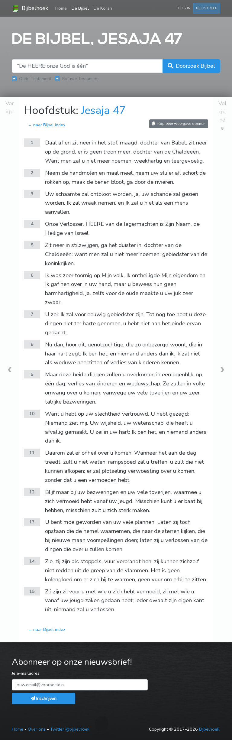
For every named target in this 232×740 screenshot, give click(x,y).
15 (32, 591)
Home (62, 8)
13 (32, 522)
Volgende (222, 115)
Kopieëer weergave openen (180, 123)
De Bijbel (80, 8)
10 (32, 414)
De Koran (103, 8)
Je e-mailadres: (26, 673)
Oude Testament (35, 79)
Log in (184, 8)
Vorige (9, 107)
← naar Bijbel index (47, 125)
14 (32, 561)
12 (32, 492)
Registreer (207, 8)
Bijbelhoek (34, 8)
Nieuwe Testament (80, 79)
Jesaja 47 (103, 110)
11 (32, 453)
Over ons (37, 729)
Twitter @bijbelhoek (69, 729)
